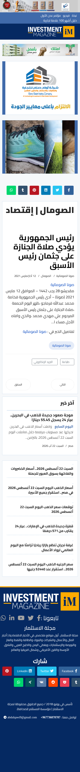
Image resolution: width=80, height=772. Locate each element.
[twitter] (31, 618)
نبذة (74, 15)
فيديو (66, 15)
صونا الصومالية (61, 345)
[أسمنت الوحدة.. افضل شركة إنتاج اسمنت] (40, 6)
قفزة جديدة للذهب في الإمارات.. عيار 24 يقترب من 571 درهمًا (44, 528)
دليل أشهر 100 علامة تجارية (60, 20)
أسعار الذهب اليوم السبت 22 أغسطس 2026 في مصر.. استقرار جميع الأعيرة (40, 490)
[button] (7, 50)
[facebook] (39, 618)
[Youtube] (21, 618)
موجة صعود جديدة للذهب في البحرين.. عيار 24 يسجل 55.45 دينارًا (41, 417)
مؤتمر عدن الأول (51, 15)
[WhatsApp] (3, 618)
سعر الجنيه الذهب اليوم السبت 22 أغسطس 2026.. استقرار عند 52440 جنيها (41, 566)
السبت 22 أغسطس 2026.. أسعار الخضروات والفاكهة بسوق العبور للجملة (42, 470)
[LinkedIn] (12, 618)
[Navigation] (21, 32)
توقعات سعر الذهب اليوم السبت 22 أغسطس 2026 (46, 509)
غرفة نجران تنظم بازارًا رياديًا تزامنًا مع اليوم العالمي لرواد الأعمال (41, 547)
